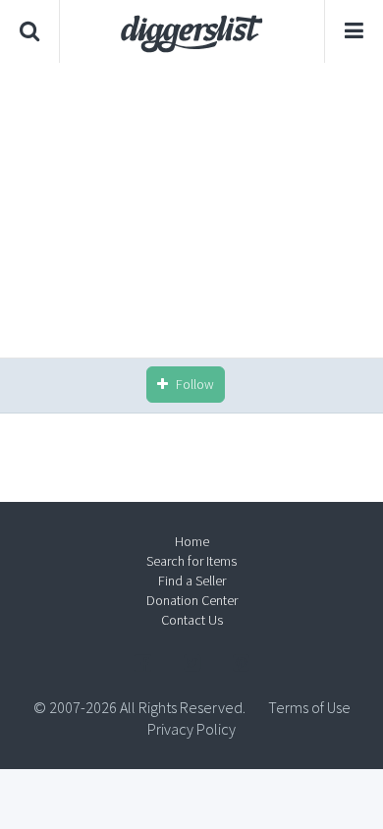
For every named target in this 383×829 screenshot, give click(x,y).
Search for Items (191, 561)
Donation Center (192, 600)
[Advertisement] (191, 210)
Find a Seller (192, 580)
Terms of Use (309, 707)
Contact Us (192, 620)
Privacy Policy (191, 729)
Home (192, 541)
